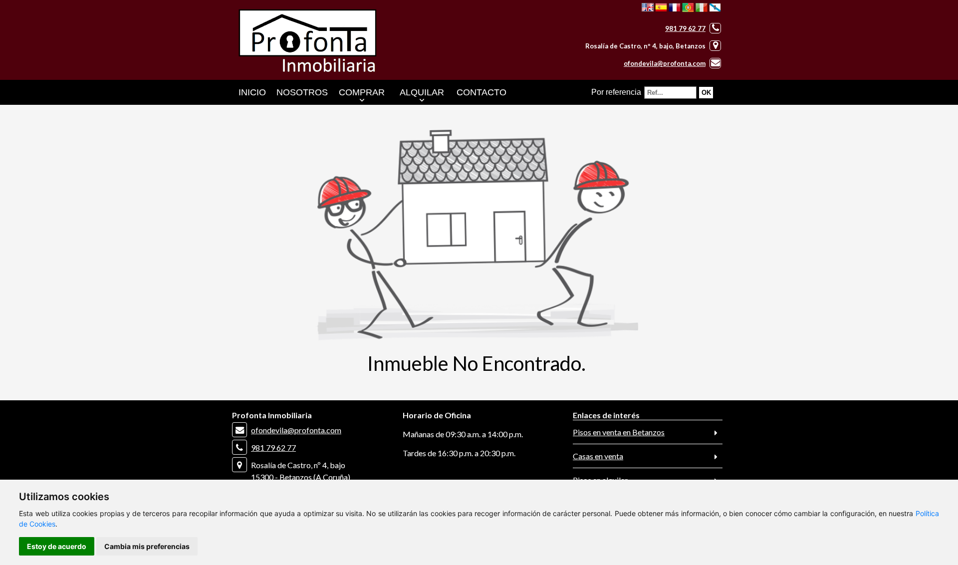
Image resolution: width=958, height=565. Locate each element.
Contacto (481, 92)
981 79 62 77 (685, 28)
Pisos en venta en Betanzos (619, 432)
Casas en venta (598, 456)
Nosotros (302, 92)
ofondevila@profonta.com (665, 63)
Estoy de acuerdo (56, 546)
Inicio (252, 92)
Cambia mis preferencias (147, 546)
